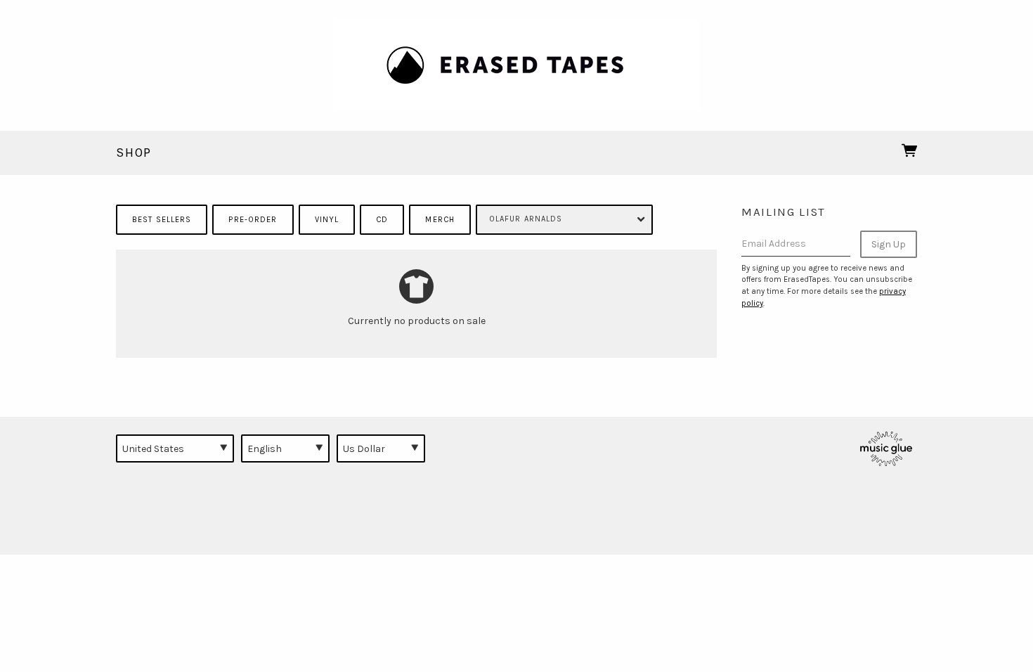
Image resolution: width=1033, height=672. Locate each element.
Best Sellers (161, 219)
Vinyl (327, 219)
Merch (440, 219)
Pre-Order (252, 219)
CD (382, 219)
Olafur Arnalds (526, 219)
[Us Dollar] (381, 448)
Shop (134, 152)
